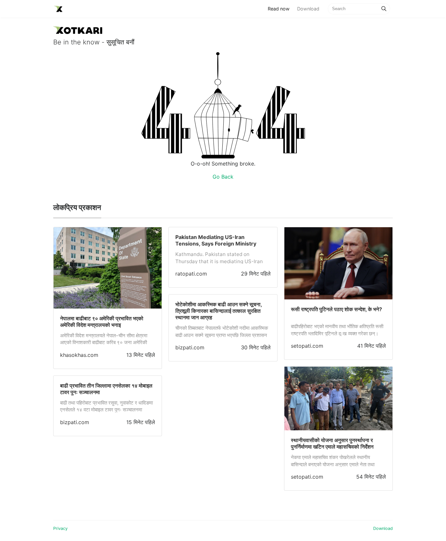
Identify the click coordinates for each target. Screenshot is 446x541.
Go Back (223, 176)
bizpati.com (74, 422)
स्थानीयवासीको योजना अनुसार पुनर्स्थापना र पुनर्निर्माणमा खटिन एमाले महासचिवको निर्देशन (332, 443)
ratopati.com (191, 273)
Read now (280, 8)
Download (308, 8)
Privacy (60, 528)
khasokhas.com (79, 355)
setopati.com (307, 345)
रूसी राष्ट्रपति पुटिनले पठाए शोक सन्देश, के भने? (336, 309)
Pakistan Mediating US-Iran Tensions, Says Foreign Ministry (215, 240)
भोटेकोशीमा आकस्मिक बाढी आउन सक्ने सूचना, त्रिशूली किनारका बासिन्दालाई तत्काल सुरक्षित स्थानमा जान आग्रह (218, 311)
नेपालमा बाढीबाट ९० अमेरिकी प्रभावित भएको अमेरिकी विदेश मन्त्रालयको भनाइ (101, 321)
